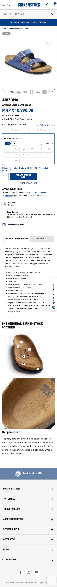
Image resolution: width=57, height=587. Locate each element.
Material (42, 239)
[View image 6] (44, 91)
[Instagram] (28, 572)
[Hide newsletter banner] (53, 280)
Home (3, 29)
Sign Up (8, 196)
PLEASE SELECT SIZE (23, 176)
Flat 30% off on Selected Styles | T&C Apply (29, 22)
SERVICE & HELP (11, 529)
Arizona (33, 183)
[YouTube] (36, 572)
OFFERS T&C (9, 539)
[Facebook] (20, 572)
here (29, 217)
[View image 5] (38, 91)
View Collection (39, 192)
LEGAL (6, 550)
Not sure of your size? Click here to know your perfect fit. (25, 168)
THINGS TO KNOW (11, 509)
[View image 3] (25, 91)
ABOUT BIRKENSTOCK (13, 519)
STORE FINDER (9, 560)
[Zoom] (48, 41)
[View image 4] (31, 91)
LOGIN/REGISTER (11, 489)
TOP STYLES (9, 499)
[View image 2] (18, 91)
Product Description (16, 239)
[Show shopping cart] (52, 4)
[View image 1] (12, 91)
